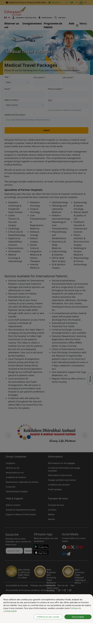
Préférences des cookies (48, 616)
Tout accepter (78, 616)
